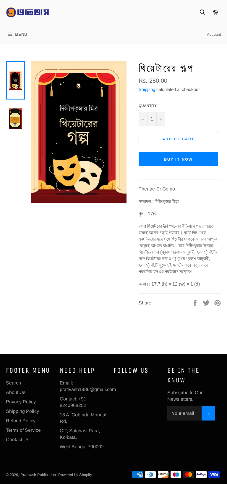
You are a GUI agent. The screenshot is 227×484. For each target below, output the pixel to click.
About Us (15, 392)
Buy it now (178, 159)
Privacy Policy (21, 401)
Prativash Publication (38, 474)
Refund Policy (20, 420)
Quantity (148, 106)
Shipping (147, 89)
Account (214, 34)
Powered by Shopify (75, 474)
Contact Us (17, 439)
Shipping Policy (22, 411)
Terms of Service (23, 430)
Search (13, 382)
